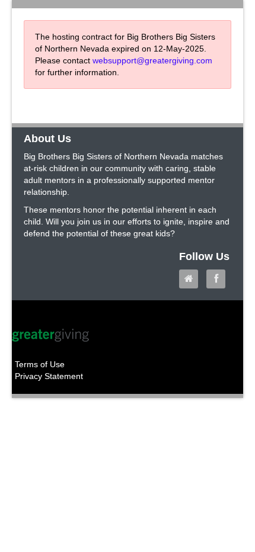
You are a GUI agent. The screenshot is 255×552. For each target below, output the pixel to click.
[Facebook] (218, 279)
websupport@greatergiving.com (152, 60)
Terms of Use (40, 364)
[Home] (191, 279)
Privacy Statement (49, 376)
